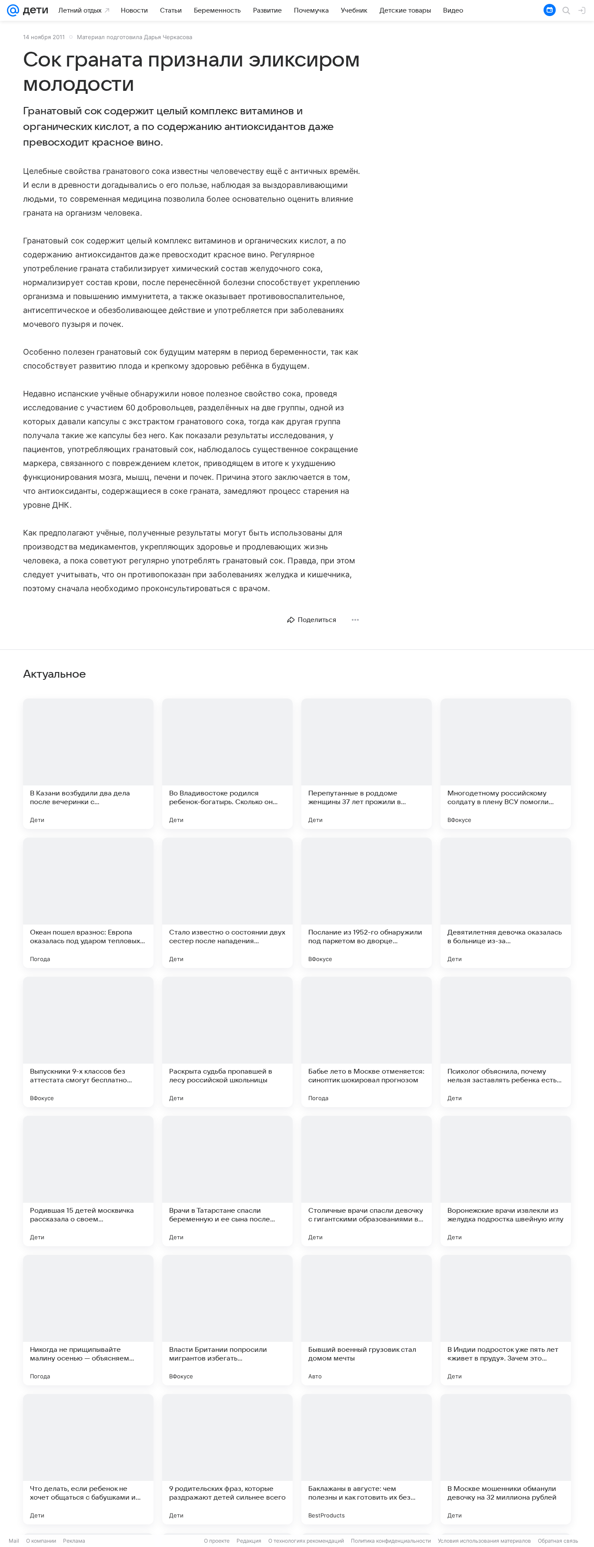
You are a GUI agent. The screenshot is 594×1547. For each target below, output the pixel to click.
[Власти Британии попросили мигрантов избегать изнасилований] (227, 1320)
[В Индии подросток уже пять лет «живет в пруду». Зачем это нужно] (505, 1320)
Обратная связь (558, 1540)
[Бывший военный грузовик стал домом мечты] (366, 1320)
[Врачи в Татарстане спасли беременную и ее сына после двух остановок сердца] (227, 1181)
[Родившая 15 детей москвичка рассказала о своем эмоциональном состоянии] (88, 1181)
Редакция (249, 1540)
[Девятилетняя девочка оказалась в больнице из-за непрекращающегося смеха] (505, 903)
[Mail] (13, 10)
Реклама (74, 1540)
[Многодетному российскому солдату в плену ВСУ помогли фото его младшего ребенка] (505, 764)
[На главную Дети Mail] (33, 10)
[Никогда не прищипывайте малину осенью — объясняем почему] (88, 1320)
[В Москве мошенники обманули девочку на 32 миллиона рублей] (505, 1459)
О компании (41, 1540)
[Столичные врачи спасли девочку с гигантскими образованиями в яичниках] (366, 1181)
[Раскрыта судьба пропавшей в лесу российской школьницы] (227, 1042)
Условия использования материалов (484, 1540)
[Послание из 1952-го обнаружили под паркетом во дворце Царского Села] (366, 903)
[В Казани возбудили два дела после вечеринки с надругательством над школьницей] (88, 764)
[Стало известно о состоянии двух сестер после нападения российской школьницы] (227, 903)
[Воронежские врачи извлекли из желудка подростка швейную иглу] (505, 1181)
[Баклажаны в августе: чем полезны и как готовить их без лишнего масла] (366, 1459)
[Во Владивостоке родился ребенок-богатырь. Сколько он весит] (227, 764)
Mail (14, 1540)
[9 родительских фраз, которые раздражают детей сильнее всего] (227, 1459)
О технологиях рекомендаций (306, 1540)
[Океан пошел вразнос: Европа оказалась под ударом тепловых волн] (88, 903)
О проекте (217, 1540)
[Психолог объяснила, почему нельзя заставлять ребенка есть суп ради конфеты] (505, 1042)
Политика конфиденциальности (391, 1540)
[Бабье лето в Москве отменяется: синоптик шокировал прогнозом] (366, 1042)
